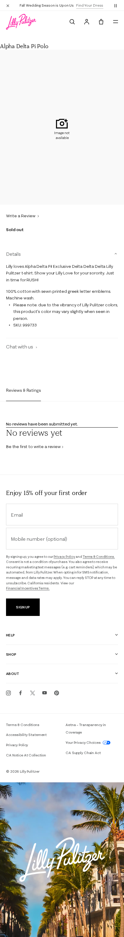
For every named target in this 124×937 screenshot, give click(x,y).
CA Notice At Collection (26, 755)
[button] (115, 5)
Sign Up (22, 607)
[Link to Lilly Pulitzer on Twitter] (32, 693)
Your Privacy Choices (83, 742)
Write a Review (21, 215)
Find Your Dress (89, 5)
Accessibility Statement (26, 734)
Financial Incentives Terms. (28, 588)
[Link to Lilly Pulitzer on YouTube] (45, 693)
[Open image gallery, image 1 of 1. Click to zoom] (62, 127)
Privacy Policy (64, 557)
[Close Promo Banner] (8, 5)
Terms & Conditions (22, 724)
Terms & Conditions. (99, 557)
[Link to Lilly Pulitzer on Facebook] (20, 693)
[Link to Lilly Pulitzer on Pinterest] (57, 693)
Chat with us (20, 347)
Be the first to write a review (33, 446)
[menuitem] (72, 21)
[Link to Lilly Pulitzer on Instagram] (8, 693)
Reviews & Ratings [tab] (23, 390)
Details (13, 254)
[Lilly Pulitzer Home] (21, 21)
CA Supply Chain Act (83, 752)
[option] (62, 127)
